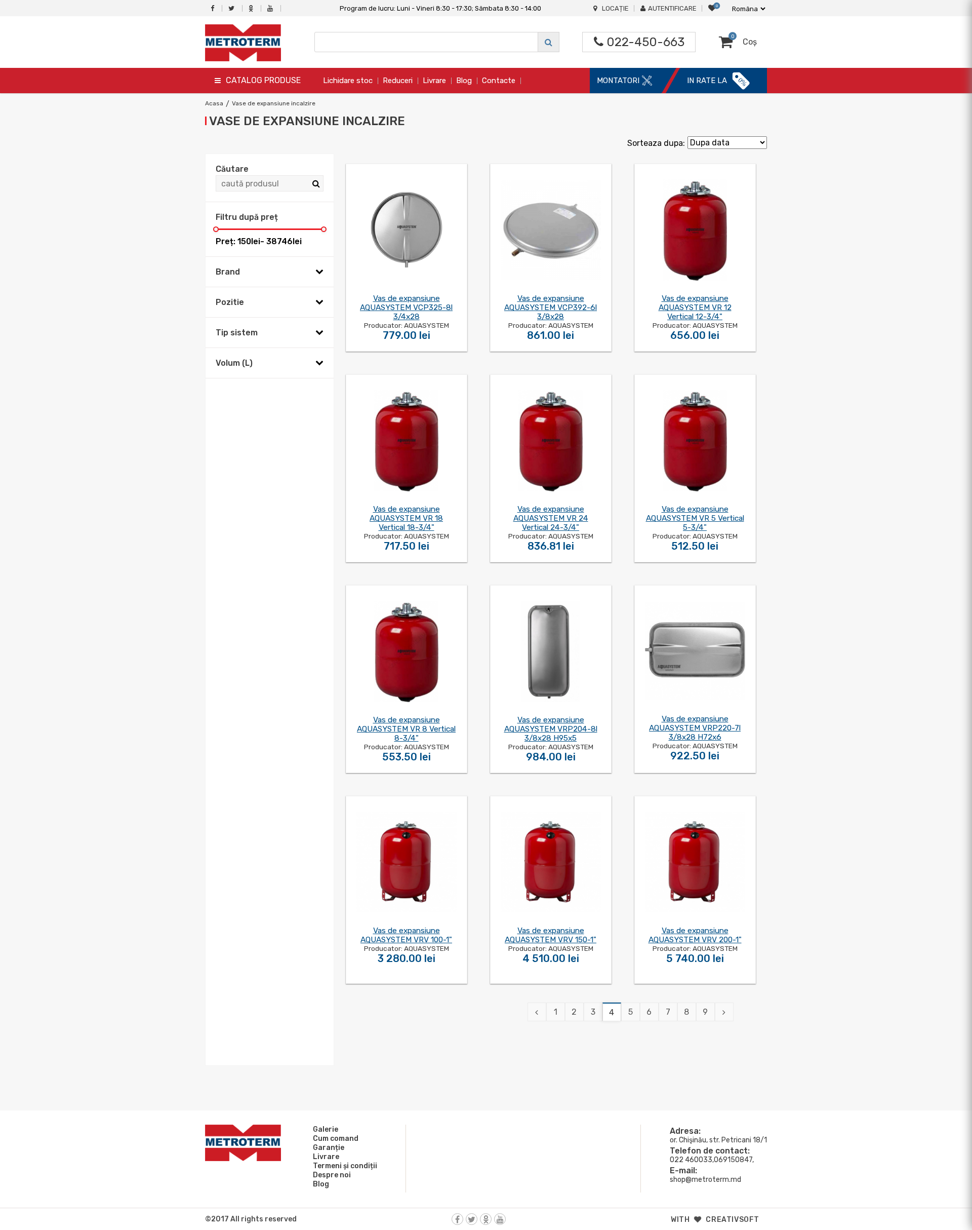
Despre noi (332, 1175)
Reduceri (398, 80)
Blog (464, 80)
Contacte (498, 80)
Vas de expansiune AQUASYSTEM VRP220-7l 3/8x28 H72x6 (695, 728)
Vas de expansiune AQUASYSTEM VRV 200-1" (695, 935)
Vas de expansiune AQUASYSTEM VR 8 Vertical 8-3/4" (406, 729)
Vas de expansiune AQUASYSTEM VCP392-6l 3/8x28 (550, 307)
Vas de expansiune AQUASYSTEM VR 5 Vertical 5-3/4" (695, 518)
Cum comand (335, 1138)
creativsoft (732, 1219)
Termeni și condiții (345, 1166)
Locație (615, 8)
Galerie (325, 1129)
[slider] (216, 229)
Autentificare (672, 8)
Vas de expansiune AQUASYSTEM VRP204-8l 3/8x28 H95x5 (550, 729)
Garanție (328, 1147)
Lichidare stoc (348, 80)
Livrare (434, 80)
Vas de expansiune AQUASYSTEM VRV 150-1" (550, 935)
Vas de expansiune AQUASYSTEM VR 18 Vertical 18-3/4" (406, 518)
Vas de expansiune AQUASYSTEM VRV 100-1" (406, 935)
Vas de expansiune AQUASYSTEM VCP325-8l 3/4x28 (406, 307)
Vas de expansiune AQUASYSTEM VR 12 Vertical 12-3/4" (695, 307)
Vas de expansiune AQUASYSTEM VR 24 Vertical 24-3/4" (550, 518)
